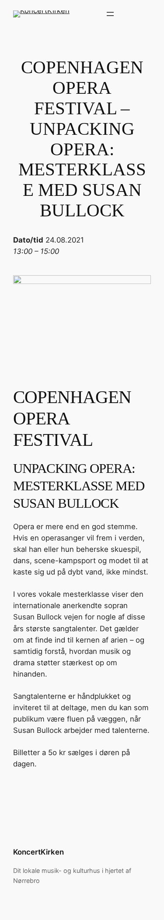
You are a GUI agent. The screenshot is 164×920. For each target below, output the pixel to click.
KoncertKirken (38, 852)
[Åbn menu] (110, 14)
